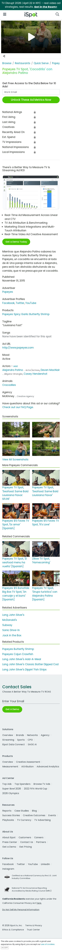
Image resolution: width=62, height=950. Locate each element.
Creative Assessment (28, 762)
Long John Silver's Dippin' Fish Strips (24, 669)
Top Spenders (22, 784)
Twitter (20, 303)
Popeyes (7, 292)
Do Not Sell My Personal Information (20, 909)
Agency (45, 735)
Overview (7, 735)
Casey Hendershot (35, 374)
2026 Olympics (10, 793)
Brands (20, 735)
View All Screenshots (15, 459)
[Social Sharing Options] (4, 56)
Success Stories (11, 815)
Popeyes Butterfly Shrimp (18, 649)
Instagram (8, 869)
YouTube (30, 303)
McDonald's (9, 620)
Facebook (8, 303)
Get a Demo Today (16, 241)
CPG (30, 739)
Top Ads (7, 784)
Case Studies (21, 810)
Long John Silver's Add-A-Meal (21, 659)
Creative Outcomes (34, 815)
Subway (7, 625)
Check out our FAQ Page (17, 407)
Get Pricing (25, 846)
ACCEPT (5, 947)
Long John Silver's (13, 615)
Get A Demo (12, 709)
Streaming (8, 739)
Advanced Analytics (48, 766)
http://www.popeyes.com (18, 347)
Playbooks (8, 820)
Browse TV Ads (41, 784)
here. (39, 903)
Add (15, 366)
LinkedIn (45, 864)
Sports (21, 739)
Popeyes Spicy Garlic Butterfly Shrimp (25, 314)
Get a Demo (9, 846)
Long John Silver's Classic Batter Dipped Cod (30, 664)
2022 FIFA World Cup (35, 788)
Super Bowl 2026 (11, 788)
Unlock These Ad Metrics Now (31, 100)
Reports (6, 810)
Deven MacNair (50, 370)
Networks (32, 735)
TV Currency (24, 820)
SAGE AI (32, 744)
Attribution (27, 766)
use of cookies (48, 944)
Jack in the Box (11, 635)
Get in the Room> (45, 7)
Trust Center (33, 929)
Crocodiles (9, 385)
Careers (38, 837)
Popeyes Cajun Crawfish (17, 654)
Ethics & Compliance (13, 929)
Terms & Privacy (33, 925)
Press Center (9, 842)
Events (52, 815)
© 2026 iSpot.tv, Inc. (12, 925)
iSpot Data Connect (13, 744)
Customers (25, 837)
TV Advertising (42, 820)
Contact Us (26, 842)
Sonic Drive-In (11, 630)
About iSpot (9, 837)
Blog (34, 810)
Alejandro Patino (12, 370)
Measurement (10, 766)
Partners (41, 842)
